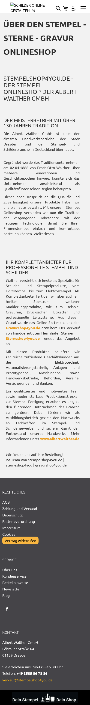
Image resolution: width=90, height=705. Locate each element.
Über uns (9, 569)
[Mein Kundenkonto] (71, 8)
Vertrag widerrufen (20, 540)
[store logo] (27, 8)
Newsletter (11, 589)
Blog (6, 595)
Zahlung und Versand (19, 508)
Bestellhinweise (15, 582)
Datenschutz (12, 515)
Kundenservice (14, 576)
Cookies (8, 534)
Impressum (11, 527)
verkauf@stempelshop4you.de (27, 680)
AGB (6, 502)
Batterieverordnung (18, 521)
